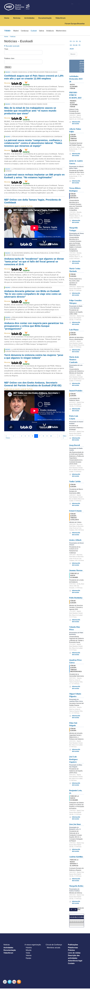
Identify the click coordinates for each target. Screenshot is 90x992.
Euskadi (34, 31)
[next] (75, 909)
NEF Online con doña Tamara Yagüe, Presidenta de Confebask (32, 201)
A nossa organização (33, 944)
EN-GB (75, 45)
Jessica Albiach (75, 540)
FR (79, 45)
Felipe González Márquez (75, 301)
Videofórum (61, 18)
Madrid (16, 31)
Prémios (71, 950)
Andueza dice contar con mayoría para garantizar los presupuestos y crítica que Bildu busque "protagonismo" (33, 326)
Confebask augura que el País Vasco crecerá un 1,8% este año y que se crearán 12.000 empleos (34, 77)
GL (80, 41)
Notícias (16, 18)
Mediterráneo (61, 31)
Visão (28, 952)
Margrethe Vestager (73, 229)
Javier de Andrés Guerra (76, 162)
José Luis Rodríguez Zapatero (73, 759)
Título (6, 49)
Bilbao (7, 72)
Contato (71, 963)
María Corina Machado (74, 269)
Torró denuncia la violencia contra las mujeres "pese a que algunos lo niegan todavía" (33, 356)
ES (71, 41)
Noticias (12, 36)
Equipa (28, 958)
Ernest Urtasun (75, 510)
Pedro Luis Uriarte (73, 417)
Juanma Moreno (75, 570)
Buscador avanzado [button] (12, 46)
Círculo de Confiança (54, 944)
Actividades (29, 18)
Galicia (41, 31)
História (29, 947)
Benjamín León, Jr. (75, 791)
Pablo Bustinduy (75, 597)
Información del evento (76, 122)
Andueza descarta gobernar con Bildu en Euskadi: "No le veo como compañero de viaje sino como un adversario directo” (32, 294)
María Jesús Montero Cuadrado (74, 359)
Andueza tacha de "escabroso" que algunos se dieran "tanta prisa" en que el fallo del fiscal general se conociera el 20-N (34, 261)
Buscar (8, 67)
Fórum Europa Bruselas (75, 24)
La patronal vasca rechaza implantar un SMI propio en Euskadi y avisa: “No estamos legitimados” (34, 176)
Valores (29, 955)
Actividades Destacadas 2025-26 (76, 79)
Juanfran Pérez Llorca (75, 661)
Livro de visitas (74, 952)
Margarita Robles (76, 885)
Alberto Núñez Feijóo (75, 130)
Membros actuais (53, 947)
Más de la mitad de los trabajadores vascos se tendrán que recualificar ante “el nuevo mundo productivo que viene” (30, 111)
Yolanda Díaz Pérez (74, 628)
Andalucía (50, 31)
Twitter (10, 982)
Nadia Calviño (75, 481)
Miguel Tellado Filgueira (75, 695)
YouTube (14, 982)
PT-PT (72, 49)
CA (74, 41)
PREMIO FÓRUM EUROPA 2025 (75, 95)
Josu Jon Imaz (75, 824)
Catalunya (24, 31)
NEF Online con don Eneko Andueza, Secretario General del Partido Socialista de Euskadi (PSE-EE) (32, 384)
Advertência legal (75, 960)
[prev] (71, 909)
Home (6, 18)
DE (71, 45)
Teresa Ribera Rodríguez (75, 189)
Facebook (5, 982)
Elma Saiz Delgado (73, 724)
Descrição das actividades (74, 956)
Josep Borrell (74, 445)
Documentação (45, 18)
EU (77, 41)
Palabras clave (9, 58)
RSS (19, 982)
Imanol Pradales (75, 390)
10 (51, 436)
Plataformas (73, 947)
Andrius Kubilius (76, 856)
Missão (28, 950)
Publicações (73, 944)
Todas (7, 31)
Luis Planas (74, 329)
